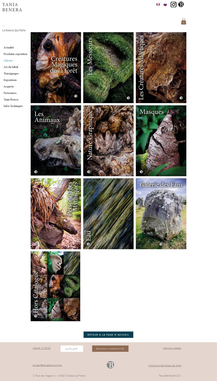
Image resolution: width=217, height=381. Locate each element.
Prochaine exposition (15, 54)
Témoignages (11, 73)
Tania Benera (11, 100)
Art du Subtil (11, 67)
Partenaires (10, 93)
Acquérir (9, 86)
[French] (157, 4)
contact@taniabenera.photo (47, 365)
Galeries (8, 60)
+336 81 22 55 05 (41, 347)
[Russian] (164, 4)
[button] (183, 21)
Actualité (9, 47)
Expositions (10, 80)
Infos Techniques (13, 106)
